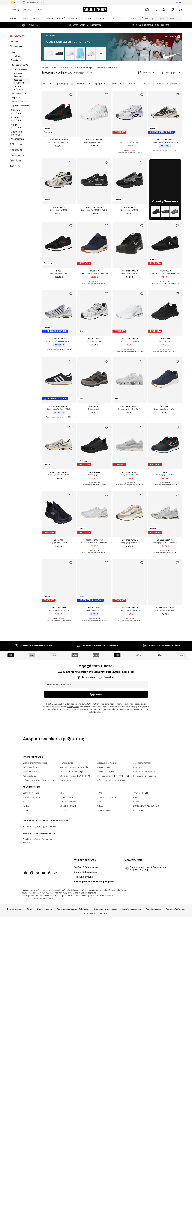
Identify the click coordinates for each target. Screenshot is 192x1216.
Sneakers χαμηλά (85, 67)
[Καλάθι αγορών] (180, 9)
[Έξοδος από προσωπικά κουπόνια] (147, 9)
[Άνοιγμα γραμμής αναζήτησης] (142, 18)
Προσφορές (62, 83)
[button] (146, 72)
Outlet (16, 2)
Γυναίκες (14, 9)
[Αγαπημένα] (172, 9)
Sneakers (69, 67)
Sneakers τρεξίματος (106, 67)
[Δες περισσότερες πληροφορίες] (49, 35)
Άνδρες (27, 9)
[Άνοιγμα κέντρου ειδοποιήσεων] (164, 9)
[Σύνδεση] (155, 9)
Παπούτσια (57, 67)
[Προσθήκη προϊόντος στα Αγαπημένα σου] (71, 94)
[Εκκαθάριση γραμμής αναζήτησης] (180, 18)
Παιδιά (39, 9)
